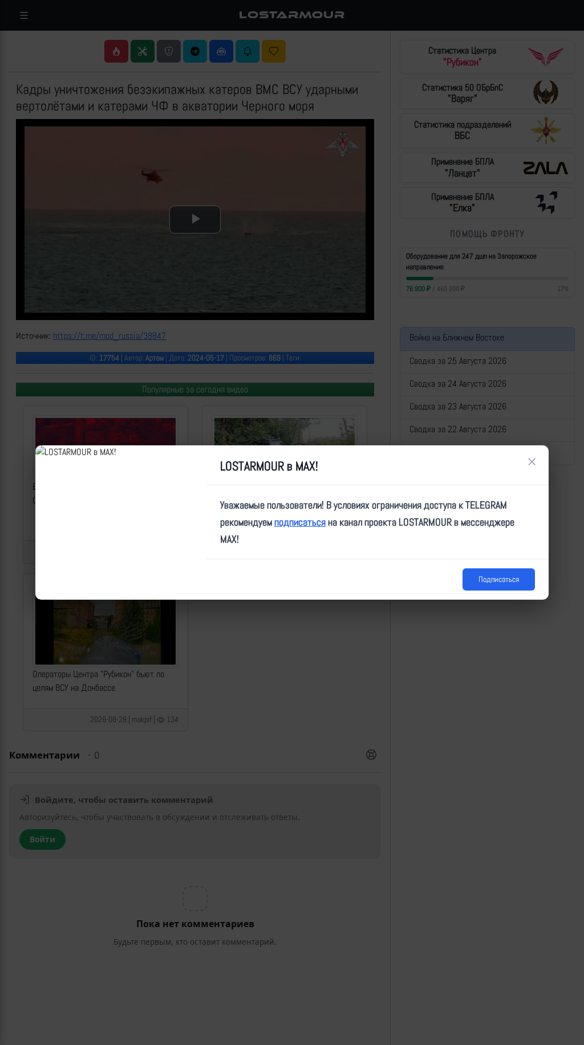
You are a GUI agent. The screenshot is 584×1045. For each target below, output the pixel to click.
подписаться (300, 521)
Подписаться (498, 579)
